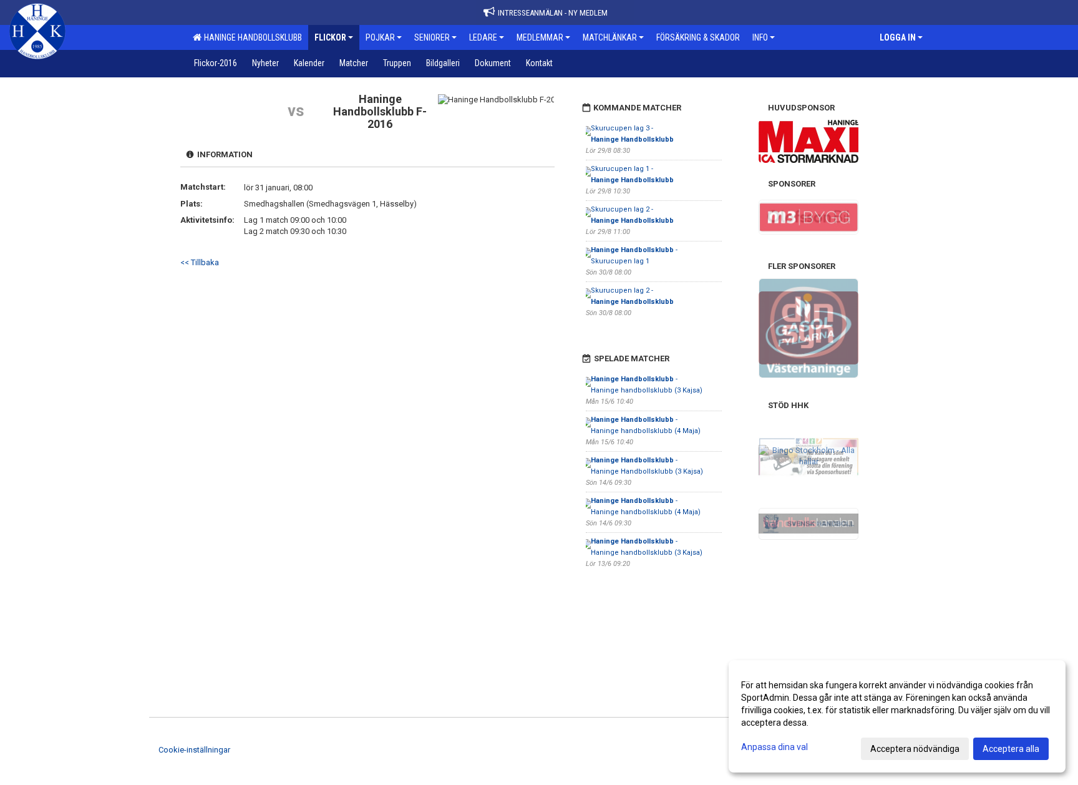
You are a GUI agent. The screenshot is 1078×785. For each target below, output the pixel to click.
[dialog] (897, 716)
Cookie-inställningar (194, 749)
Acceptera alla (1011, 749)
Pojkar (380, 37)
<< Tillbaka (199, 262)
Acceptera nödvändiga (914, 749)
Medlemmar (540, 37)
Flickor (330, 37)
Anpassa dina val (774, 747)
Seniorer (432, 37)
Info (760, 37)
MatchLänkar (610, 37)
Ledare (483, 37)
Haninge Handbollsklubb (251, 37)
